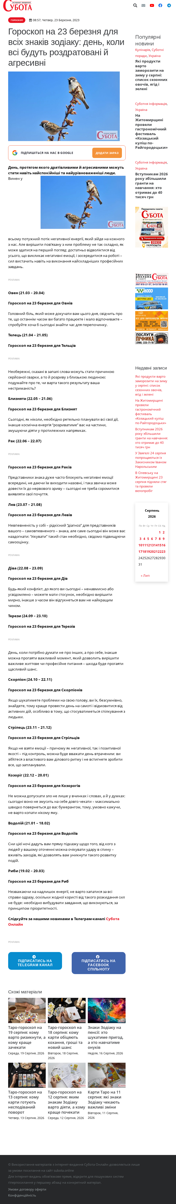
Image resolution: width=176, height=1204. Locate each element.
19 (148, 551)
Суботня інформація (151, 103)
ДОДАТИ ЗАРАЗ (107, 153)
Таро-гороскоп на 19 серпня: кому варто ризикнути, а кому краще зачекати (27, 1037)
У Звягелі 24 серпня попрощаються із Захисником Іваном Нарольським (150, 460)
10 (140, 545)
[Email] (143, 5)
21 (156, 551)
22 (160, 551)
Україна (155, 56)
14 (156, 545)
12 (148, 545)
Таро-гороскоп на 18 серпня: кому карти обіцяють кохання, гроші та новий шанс (65, 1037)
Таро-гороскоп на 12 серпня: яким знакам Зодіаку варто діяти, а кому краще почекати (66, 1102)
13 (152, 545)
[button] (135, 5)
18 (144, 551)
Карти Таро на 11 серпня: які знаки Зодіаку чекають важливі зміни (104, 1099)
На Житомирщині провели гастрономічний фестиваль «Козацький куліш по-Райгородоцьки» (151, 131)
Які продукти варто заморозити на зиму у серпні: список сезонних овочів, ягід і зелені (151, 75)
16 (163, 545)
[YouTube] (152, 5)
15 (160, 545)
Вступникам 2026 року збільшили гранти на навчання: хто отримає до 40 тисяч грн (151, 185)
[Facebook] (160, 5)
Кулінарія (142, 50)
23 (163, 551)
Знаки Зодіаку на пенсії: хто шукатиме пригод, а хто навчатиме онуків (105, 1037)
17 (140, 551)
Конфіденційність (22, 1195)
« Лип (145, 575)
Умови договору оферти (27, 1189)
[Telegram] (169, 5)
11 (144, 545)
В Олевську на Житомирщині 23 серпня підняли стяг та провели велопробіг (151, 482)
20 (152, 551)
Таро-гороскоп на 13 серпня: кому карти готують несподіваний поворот (25, 1102)
